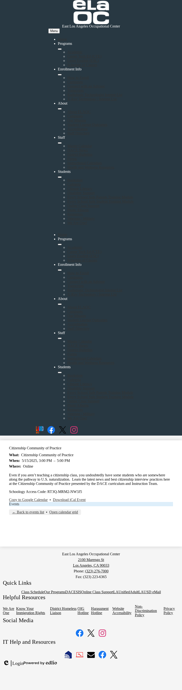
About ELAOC (79, 112)
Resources (75, 214)
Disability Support (81, 193)
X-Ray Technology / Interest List (92, 99)
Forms (72, 159)
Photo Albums (78, 210)
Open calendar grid (63, 512)
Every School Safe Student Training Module (100, 201)
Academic (74, 52)
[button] (60, 244)
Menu (54, 31)
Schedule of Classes (82, 65)
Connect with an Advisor (86, 86)
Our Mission (76, 120)
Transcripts (75, 90)
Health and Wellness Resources (90, 167)
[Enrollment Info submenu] (60, 74)
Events (14, 504)
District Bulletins (79, 154)
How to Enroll (78, 78)
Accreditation (77, 129)
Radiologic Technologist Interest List (94, 95)
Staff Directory (78, 133)
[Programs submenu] (60, 49)
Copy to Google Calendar (28, 500)
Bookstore (75, 180)
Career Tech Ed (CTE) (84, 56)
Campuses (75, 82)
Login (13, 663)
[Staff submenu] (60, 143)
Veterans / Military (81, 218)
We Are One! (77, 223)
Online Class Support (83, 206)
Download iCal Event (69, 500)
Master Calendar (79, 146)
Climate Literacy (79, 189)
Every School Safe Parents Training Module (100, 197)
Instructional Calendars (84, 163)
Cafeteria (74, 184)
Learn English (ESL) (83, 61)
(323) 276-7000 (97, 571)
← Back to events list (28, 512)
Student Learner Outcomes (87, 125)
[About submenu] (60, 109)
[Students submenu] (60, 177)
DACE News (77, 150)
